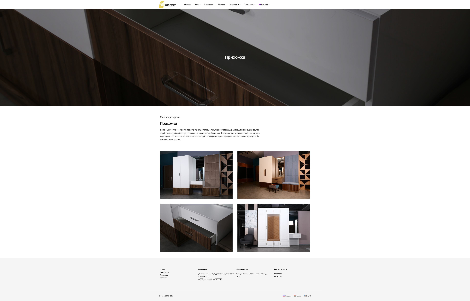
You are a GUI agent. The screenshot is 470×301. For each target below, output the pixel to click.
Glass (197, 4)
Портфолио (164, 272)
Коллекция (208, 4)
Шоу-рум (221, 4)
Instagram (278, 276)
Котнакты (163, 278)
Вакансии (164, 275)
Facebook (278, 274)
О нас (162, 269)
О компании (248, 4)
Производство (234, 4)
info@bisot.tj (203, 276)
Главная (187, 4)
